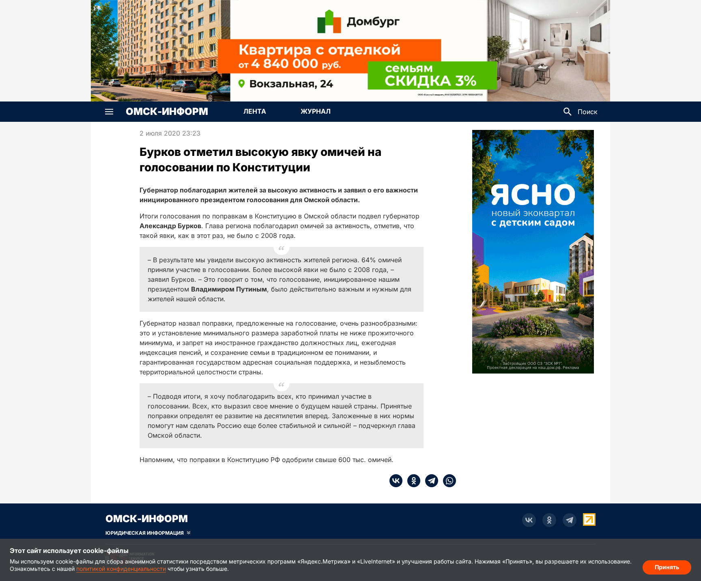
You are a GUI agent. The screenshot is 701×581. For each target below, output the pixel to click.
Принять (667, 567)
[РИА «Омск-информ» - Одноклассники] (549, 520)
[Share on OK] (411, 480)
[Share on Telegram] (429, 480)
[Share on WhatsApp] (447, 480)
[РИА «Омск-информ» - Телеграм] (569, 520)
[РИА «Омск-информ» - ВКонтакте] (529, 520)
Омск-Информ (167, 111)
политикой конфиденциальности (121, 568)
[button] (109, 112)
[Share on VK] (395, 480)
